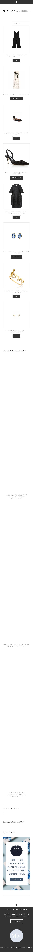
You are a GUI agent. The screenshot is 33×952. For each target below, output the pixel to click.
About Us (16, 921)
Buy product (16, 98)
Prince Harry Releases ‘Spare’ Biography (16, 794)
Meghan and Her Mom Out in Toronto (16, 646)
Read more (16, 256)
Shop (16, 60)
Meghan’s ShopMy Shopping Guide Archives (16, 497)
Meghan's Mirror (16, 10)
